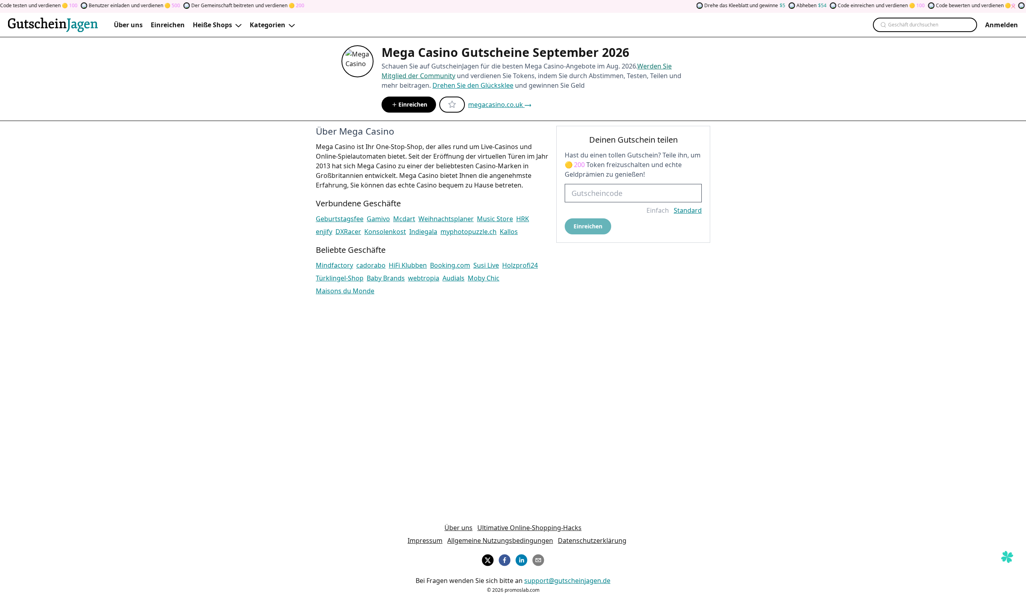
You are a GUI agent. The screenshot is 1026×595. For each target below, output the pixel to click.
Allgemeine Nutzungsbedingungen (500, 540)
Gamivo (378, 218)
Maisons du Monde (345, 290)
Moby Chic (483, 278)
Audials (453, 278)
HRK (522, 218)
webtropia (423, 278)
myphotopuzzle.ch (468, 231)
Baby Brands (386, 278)
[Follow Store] (452, 105)
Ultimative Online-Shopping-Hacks (529, 527)
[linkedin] (521, 559)
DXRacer (348, 231)
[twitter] (488, 559)
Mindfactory (334, 265)
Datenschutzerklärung (592, 540)
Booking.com (450, 265)
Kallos (509, 231)
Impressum (425, 540)
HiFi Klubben (408, 265)
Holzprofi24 (520, 265)
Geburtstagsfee (340, 218)
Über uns (458, 527)
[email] (538, 559)
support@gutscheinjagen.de (567, 580)
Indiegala (423, 231)
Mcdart (404, 218)
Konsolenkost (385, 231)
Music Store (495, 218)
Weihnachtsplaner (446, 218)
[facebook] (505, 559)
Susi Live (486, 265)
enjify (324, 231)
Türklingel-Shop (340, 278)
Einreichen (412, 104)
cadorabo (371, 265)
